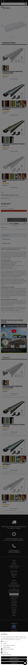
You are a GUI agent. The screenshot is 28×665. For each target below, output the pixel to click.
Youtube (14, 612)
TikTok (14, 614)
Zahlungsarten (14, 565)
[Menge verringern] (5, 221)
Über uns (14, 599)
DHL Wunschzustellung (8, 649)
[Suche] (25, 4)
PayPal (4, 651)
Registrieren (14, 574)
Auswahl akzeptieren (14, 660)
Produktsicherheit (6, 239)
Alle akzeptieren (14, 657)
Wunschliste (4, 227)
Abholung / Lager (14, 567)
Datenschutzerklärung (14, 586)
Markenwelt (14, 602)
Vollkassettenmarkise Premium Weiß (14, 180)
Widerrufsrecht (14, 583)
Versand (14, 563)
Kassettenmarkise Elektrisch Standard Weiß (13, 72)
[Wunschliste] (21, 1)
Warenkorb (14, 575)
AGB (14, 588)
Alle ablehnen (14, 663)
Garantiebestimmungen (14, 590)
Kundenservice (14, 598)
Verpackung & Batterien (14, 592)
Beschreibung (5, 235)
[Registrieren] (4, 1)
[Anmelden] (1, 1)
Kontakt (14, 562)
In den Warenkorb (17, 220)
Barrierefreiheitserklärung (14, 585)
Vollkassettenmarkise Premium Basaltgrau (14, 108)
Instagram (14, 611)
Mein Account (14, 573)
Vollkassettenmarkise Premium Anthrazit (14, 144)
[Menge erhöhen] (5, 219)
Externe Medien (6, 647)
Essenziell (5, 641)
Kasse (14, 577)
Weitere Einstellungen (6, 654)
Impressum (14, 582)
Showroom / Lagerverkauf (14, 566)
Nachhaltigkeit (14, 605)
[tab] (14, 235)
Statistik (5, 643)
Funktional (5, 652)
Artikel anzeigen (14, 79)
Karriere (14, 604)
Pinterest (14, 615)
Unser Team (14, 601)
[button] (14, 224)
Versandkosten (11, 208)
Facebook (14, 609)
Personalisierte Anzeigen (8, 645)
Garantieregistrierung (14, 589)
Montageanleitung (6, 243)
